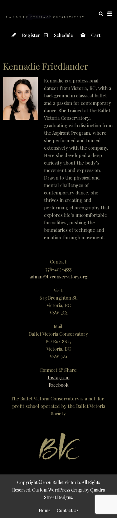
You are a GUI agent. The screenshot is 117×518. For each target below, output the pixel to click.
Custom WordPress (51, 490)
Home (45, 510)
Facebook (59, 385)
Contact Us (68, 510)
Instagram (59, 377)
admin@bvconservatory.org (59, 276)
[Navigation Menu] (109, 14)
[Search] (101, 13)
